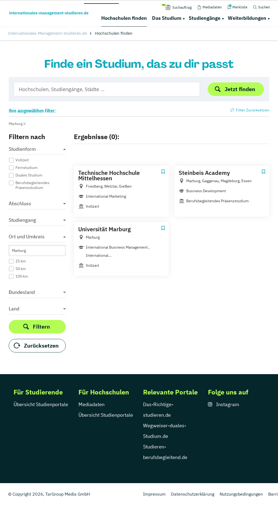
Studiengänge (204, 18)
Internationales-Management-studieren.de (47, 33)
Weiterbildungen (247, 18)
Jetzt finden (240, 89)
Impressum (154, 494)
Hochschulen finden (124, 18)
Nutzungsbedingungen (241, 494)
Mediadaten (91, 404)
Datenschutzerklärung (192, 494)
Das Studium (166, 18)
